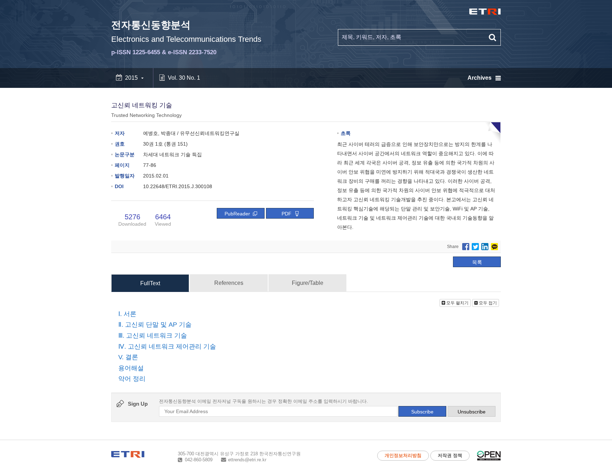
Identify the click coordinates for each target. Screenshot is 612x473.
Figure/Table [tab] (307, 283)
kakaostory (494, 246)
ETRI (485, 12)
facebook (465, 246)
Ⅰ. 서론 (127, 313)
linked (484, 246)
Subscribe (422, 412)
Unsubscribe (472, 412)
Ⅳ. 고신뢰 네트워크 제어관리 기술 (167, 346)
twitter (475, 246)
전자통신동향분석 (186, 37)
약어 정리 (132, 379)
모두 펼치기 (457, 302)
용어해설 (131, 368)
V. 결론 (128, 357)
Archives (480, 78)
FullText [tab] (150, 283)
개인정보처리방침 (403, 455)
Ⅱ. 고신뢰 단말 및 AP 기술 (155, 324)
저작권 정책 (450, 455)
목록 (477, 262)
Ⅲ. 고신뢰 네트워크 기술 (152, 335)
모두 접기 (487, 302)
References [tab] (228, 283)
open (489, 456)
